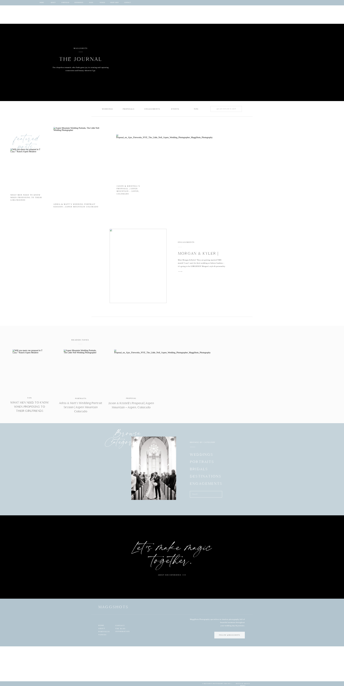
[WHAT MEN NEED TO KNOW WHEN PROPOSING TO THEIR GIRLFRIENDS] (30, 371)
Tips (29, 398)
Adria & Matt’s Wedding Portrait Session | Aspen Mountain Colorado (80, 407)
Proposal (131, 398)
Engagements (186, 242)
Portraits (80, 398)
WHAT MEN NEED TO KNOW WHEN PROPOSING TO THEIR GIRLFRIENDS (26, 197)
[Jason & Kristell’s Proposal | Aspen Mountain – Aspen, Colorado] (131, 371)
